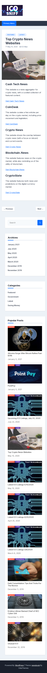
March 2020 (13, 262)
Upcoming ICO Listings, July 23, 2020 (24, 418)
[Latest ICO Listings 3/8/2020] (25, 536)
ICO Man (24, 47)
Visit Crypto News (13, 147)
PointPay (11, 386)
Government (13, 297)
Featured (10, 35)
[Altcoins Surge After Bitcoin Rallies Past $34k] (25, 338)
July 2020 (12, 249)
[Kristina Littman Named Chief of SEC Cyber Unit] (25, 601)
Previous (8, 209)
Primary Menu (9, 23)
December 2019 (15, 266)
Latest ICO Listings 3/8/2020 (20, 549)
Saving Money (14, 305)
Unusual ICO (13, 643)
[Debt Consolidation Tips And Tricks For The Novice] (25, 569)
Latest (22, 35)
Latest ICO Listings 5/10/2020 (21, 485)
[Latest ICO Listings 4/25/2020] (25, 504)
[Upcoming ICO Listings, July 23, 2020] (25, 405)
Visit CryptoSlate (12, 192)
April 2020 (12, 257)
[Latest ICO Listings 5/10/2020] (25, 471)
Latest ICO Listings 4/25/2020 (21, 517)
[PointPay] (25, 374)
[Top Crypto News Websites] (25, 438)
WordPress (19, 665)
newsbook (36, 665)
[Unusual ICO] (25, 631)
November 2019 (15, 270)
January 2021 (13, 244)
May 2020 (12, 253)
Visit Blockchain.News (14, 169)
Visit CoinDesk (11, 124)
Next (40, 209)
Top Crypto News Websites (19, 452)
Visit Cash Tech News (14, 101)
